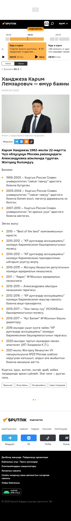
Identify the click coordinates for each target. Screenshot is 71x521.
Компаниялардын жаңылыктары (19, 466)
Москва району (39, 385)
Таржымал (8, 385)
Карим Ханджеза (57, 385)
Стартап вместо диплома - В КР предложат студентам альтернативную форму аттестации (27, 53)
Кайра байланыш (11, 482)
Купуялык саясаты (11, 470)
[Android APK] (11, 492)
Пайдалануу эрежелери (35, 457)
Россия (46, 428)
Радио (35, 428)
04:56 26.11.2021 (10, 90)
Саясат (24, 428)
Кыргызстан (9, 428)
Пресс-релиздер (29, 461)
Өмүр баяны (22, 385)
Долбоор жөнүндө (11, 457)
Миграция (61, 428)
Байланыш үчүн (10, 461)
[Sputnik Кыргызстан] (10, 24)
